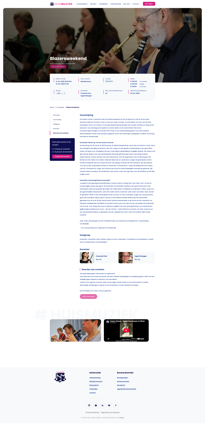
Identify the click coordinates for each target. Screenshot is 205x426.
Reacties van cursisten (61, 133)
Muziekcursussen (95, 381)
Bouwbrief (121, 385)
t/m (59, 93)
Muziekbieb (103, 4)
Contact (136, 4)
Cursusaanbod (82, 4)
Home (52, 107)
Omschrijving (57, 120)
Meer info (99, 259)
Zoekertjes (93, 389)
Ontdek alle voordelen (62, 156)
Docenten (56, 129)
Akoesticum (109, 81)
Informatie (56, 115)
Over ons (126, 4)
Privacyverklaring (92, 412)
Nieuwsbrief (94, 385)
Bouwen (93, 4)
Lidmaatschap (116, 4)
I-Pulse (121, 418)
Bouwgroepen (122, 378)
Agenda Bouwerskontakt (126, 389)
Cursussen (60, 107)
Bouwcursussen (123, 381)
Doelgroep (56, 124)
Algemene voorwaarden (110, 412)
